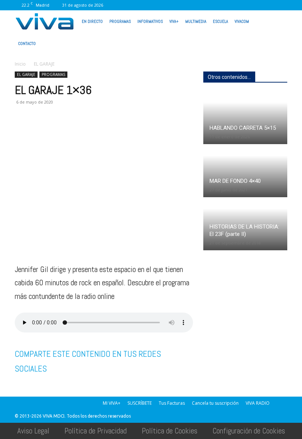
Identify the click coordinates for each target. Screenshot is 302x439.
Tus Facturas (172, 403)
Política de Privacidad (95, 431)
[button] (278, 20)
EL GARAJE (26, 74)
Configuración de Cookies (249, 431)
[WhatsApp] (257, 5)
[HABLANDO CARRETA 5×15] (245, 118)
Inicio (20, 64)
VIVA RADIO (258, 403)
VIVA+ (174, 21)
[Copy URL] (123, 131)
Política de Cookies (169, 431)
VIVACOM (242, 21)
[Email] (73, 131)
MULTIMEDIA (195, 21)
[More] (141, 131)
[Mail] (208, 5)
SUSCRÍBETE (139, 403)
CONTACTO (27, 43)
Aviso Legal (33, 431)
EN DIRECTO (92, 21)
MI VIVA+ (111, 403)
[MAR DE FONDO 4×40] (245, 171)
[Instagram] (196, 5)
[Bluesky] (281, 5)
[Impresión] (89, 131)
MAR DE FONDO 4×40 (235, 181)
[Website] (245, 5)
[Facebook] (184, 5)
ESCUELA (220, 21)
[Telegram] (106, 131)
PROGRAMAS (120, 21)
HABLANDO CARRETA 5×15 (243, 128)
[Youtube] (269, 5)
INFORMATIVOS (150, 21)
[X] (233, 5)
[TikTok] (220, 5)
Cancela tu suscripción (215, 403)
